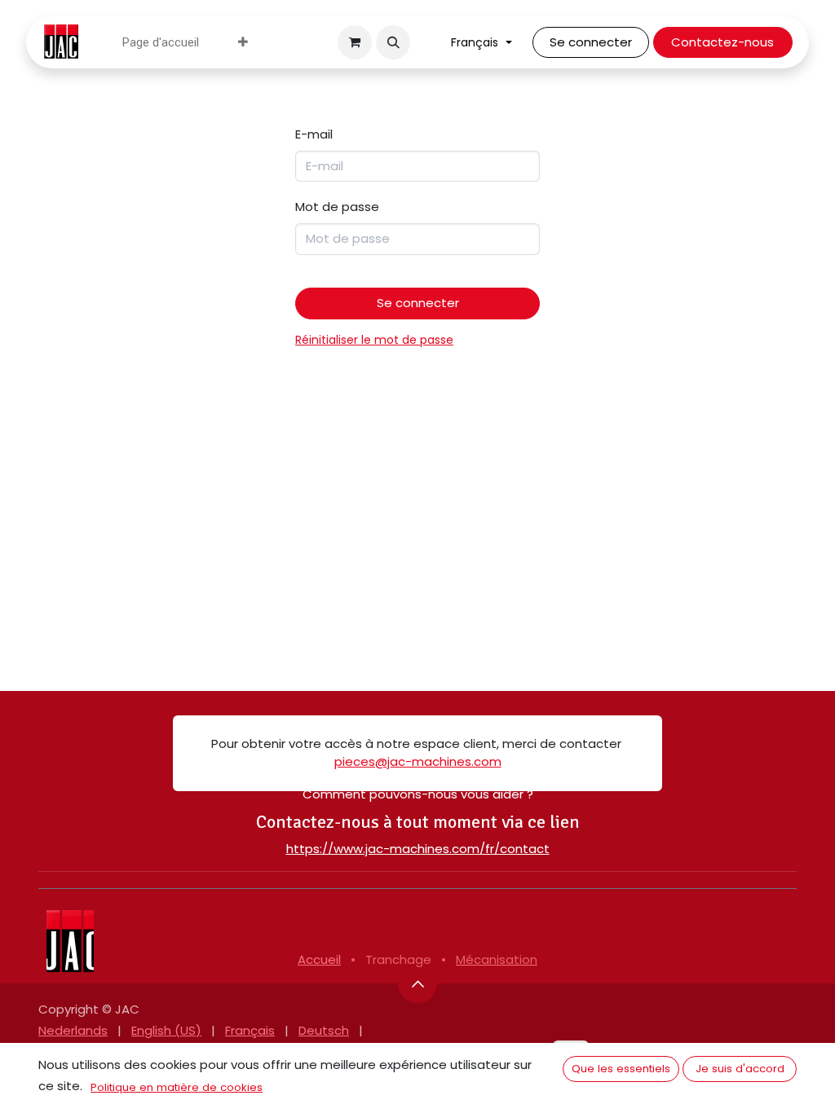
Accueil (319, 959)
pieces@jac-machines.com (417, 761)
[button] (393, 42)
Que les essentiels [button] (621, 1068)
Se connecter (591, 42)
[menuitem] (161, 43)
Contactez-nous (722, 42)
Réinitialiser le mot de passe (374, 340)
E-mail (314, 134)
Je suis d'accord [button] (740, 1068)
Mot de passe (337, 206)
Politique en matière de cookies (177, 1087)
